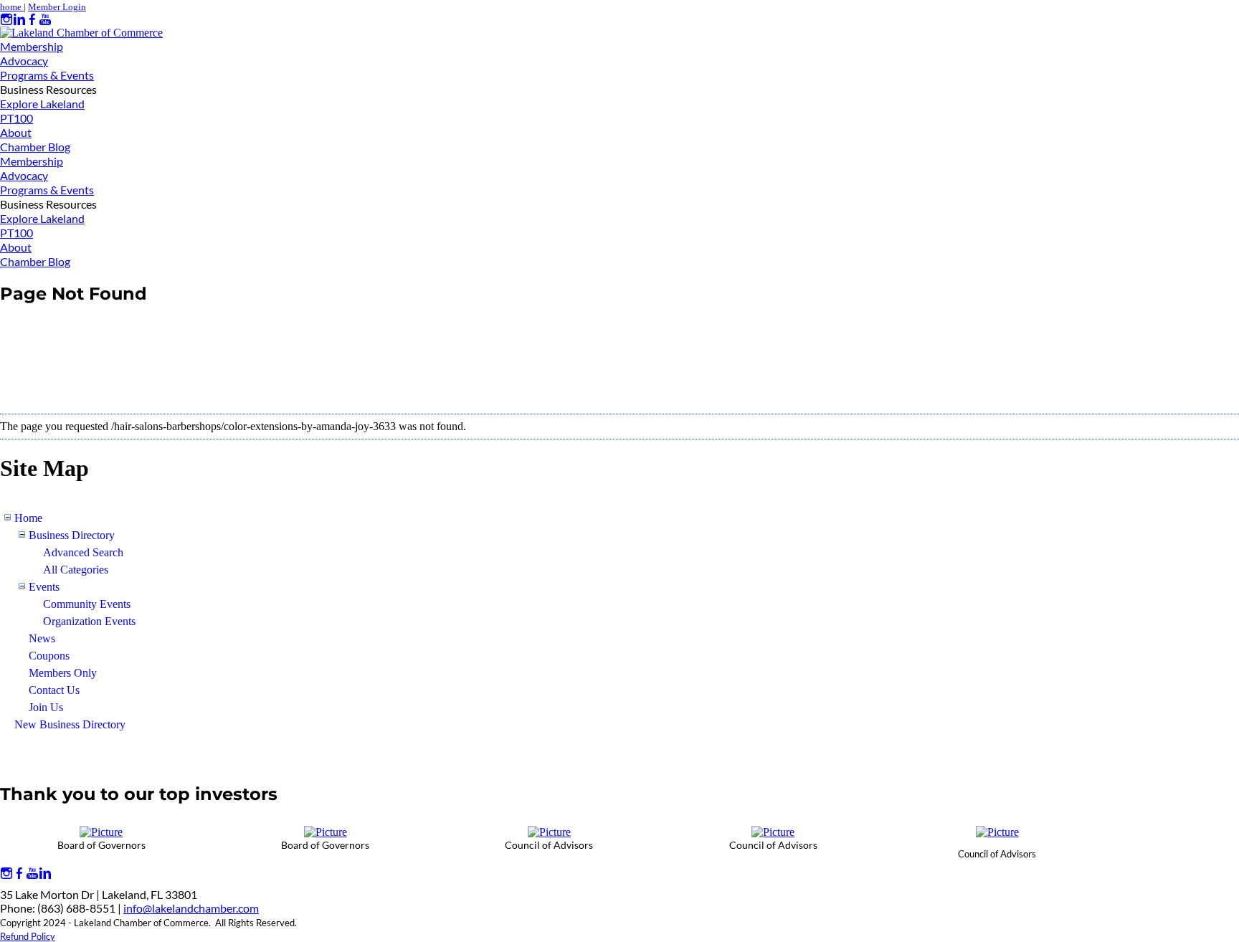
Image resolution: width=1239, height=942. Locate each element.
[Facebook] (32, 20)
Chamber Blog (35, 146)
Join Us (46, 707)
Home (28, 518)
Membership (31, 46)
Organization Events (89, 621)
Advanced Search (83, 552)
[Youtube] (45, 20)
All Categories (75, 569)
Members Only (63, 673)
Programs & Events (47, 75)
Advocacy (24, 60)
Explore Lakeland (42, 103)
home (12, 6)
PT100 (16, 118)
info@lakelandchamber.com (191, 908)
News (42, 638)
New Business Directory (69, 724)
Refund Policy (27, 936)
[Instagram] (6, 20)
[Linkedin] (19, 20)
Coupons (49, 656)
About (16, 132)
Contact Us (54, 690)
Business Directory (72, 535)
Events (44, 587)
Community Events (86, 604)
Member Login (57, 6)
